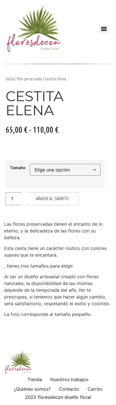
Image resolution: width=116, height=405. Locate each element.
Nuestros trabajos (69, 379)
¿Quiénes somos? (32, 389)
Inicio (10, 78)
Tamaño (18, 168)
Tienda (35, 379)
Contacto (69, 389)
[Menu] (104, 29)
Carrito (95, 389)
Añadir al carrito (52, 199)
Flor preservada (29, 78)
